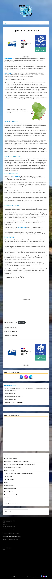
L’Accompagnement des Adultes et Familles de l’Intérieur (18, 473)
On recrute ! (7, 498)
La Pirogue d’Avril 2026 (10, 393)
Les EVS (6, 482)
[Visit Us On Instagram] (26, 379)
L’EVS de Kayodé (8, 476)
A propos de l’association (10, 458)
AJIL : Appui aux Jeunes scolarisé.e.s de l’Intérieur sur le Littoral (19, 464)
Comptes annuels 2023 (10, 335)
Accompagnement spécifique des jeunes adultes (16, 461)
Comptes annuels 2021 (10, 327)
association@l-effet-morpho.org (13, 536)
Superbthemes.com (36, 577)
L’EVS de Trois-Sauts (9, 479)
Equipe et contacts (9, 470)
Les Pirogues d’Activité (9, 485)
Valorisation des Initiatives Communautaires (15, 504)
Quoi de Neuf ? (7, 501)
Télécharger (21, 322)
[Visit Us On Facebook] (21, 379)
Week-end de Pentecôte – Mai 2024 (14, 402)
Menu (45, 23)
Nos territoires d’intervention (11, 494)
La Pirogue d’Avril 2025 (10, 399)
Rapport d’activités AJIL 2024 (10, 322)
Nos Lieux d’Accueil (8, 491)
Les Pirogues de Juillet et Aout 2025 (14, 396)
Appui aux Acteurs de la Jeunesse (12, 467)
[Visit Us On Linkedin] (30, 379)
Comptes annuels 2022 (10, 331)
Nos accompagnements (10, 488)
